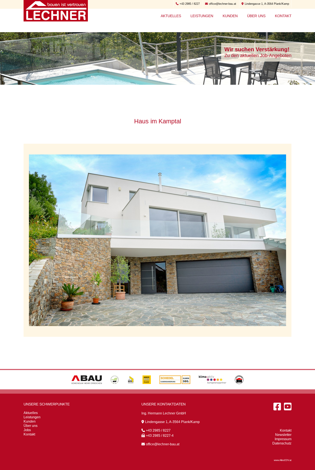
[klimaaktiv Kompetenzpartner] (213, 388)
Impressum (283, 439)
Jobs (27, 430)
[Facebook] (277, 406)
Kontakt (283, 16)
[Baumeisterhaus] (146, 388)
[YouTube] (287, 406)
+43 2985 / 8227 (190, 3)
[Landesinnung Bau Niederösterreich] (239, 388)
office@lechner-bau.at (222, 3)
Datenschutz (281, 443)
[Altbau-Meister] (130, 388)
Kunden (230, 16)
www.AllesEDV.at (282, 460)
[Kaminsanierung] (175, 388)
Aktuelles (171, 16)
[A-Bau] (86, 388)
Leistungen (201, 16)
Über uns (256, 16)
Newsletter (283, 435)
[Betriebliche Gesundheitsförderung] (114, 388)
